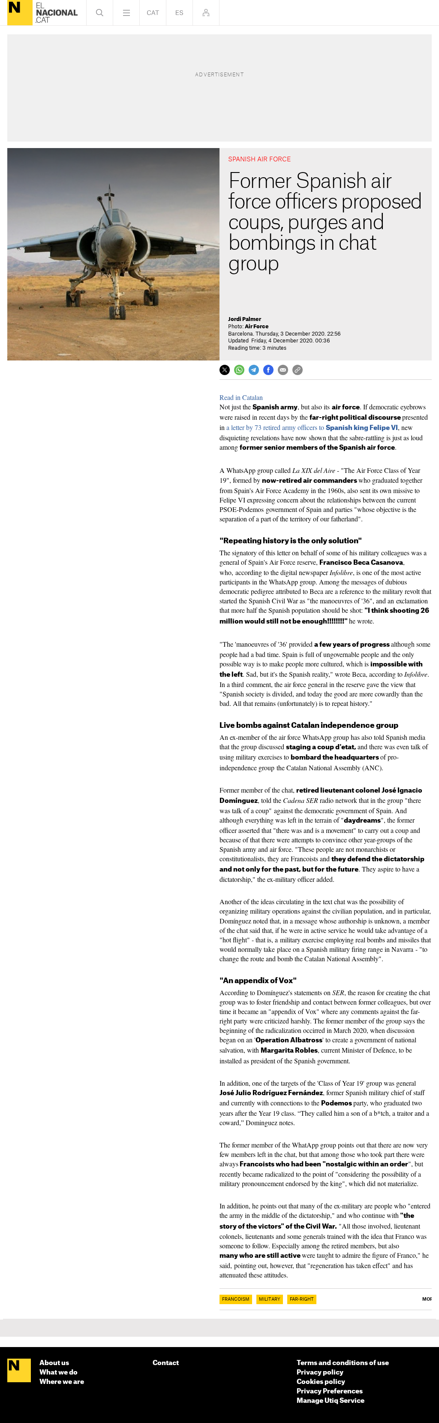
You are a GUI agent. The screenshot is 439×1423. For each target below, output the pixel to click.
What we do (58, 1372)
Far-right (302, 1299)
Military (269, 1299)
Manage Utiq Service (330, 1401)
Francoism (236, 1299)
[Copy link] (297, 370)
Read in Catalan (241, 397)
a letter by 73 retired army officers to (312, 427)
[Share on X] (225, 370)
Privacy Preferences (330, 1391)
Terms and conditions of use (343, 1363)
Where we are (61, 1382)
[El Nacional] (20, 12)
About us (54, 1363)
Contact (166, 1363)
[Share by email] (283, 370)
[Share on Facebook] (268, 370)
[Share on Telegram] (254, 370)
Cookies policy (321, 1382)
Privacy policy (320, 1372)
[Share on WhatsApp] (239, 370)
